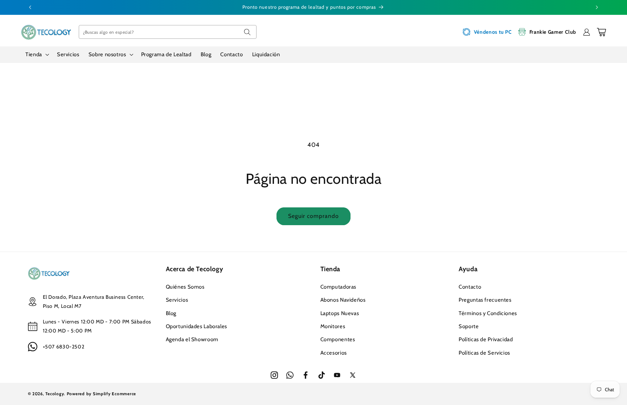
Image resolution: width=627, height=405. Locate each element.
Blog (171, 313)
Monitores (332, 326)
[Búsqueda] (247, 32)
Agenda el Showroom (192, 339)
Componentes (337, 339)
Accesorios (333, 353)
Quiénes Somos (185, 287)
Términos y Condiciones (488, 313)
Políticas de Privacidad (486, 339)
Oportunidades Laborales (197, 326)
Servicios (177, 300)
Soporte (469, 326)
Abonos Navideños (343, 300)
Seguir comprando (313, 215)
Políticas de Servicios (484, 353)
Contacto (470, 287)
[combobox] (167, 32)
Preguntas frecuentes (485, 300)
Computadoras (338, 287)
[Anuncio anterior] (30, 7)
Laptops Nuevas (339, 313)
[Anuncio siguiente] (597, 7)
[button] (37, 54)
